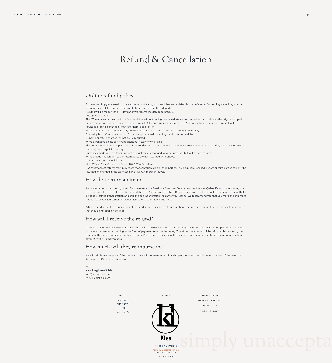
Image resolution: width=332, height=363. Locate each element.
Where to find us (209, 300)
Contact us (209, 305)
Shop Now (123, 304)
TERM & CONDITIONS (166, 352)
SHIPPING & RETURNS (166, 346)
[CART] (308, 14)
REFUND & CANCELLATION (166, 350)
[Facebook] (171, 358)
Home (19, 14)
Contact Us (123, 312)
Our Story (122, 300)
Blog (123, 308)
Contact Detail (209, 295)
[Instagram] (161, 358)
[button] (313, 15)
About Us (35, 14)
